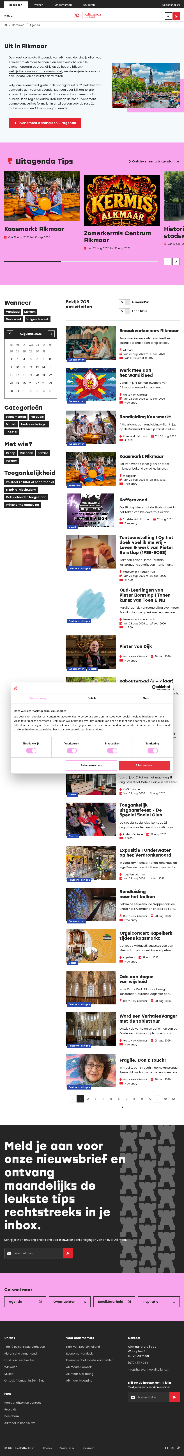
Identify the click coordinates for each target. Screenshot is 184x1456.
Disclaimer (88, 1448)
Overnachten (64, 1301)
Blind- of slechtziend (21, 490)
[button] (171, 4)
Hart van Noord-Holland (83, 1347)
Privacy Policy (66, 1448)
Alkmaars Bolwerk (79, 1367)
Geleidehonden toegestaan (26, 497)
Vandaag (13, 312)
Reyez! (30, 1448)
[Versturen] (68, 1253)
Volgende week (37, 319)
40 (173, 1099)
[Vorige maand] (10, 333)
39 (165, 1099)
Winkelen (10, 1367)
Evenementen (16, 417)
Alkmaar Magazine (79, 1380)
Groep (10, 453)
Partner (11, 461)
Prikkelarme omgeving (22, 505)
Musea (8, 1374)
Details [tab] (92, 698)
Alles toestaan (144, 765)
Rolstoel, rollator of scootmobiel (30, 482)
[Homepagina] (5, 25)
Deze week (14, 319)
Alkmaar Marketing (79, 1374)
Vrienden (26, 453)
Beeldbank (11, 1416)
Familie (43, 453)
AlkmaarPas (141, 302)
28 (43, 383)
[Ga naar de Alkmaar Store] (176, 16)
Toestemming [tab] (38, 698)
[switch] (72, 750)
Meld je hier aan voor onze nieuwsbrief (35, 71)
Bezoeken (15, 5)
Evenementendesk (79, 1353)
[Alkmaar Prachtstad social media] (166, 1448)
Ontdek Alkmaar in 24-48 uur (25, 1380)
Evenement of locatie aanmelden (89, 1360)
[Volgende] (122, 1106)
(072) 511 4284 (138, 1363)
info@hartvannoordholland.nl (148, 1369)
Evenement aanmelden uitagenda (47, 123)
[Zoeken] (168, 16)
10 (149, 1099)
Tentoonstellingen (34, 424)
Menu (9, 16)
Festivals (37, 417)
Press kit (10, 1409)
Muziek (11, 424)
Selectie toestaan (91, 765)
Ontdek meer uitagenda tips (156, 161)
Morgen (30, 312)
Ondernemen (63, 5)
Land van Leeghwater (19, 1360)
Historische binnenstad (20, 1353)
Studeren (89, 5)
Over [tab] (146, 698)
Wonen (38, 5)
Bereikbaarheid (110, 1301)
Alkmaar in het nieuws (19, 1423)
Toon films (139, 311)
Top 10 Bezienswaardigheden (24, 1347)
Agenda (15, 1301)
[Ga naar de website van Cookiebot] (154, 687)
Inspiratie (150, 1301)
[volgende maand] (51, 333)
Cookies (47, 1448)
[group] (42, 211)
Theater (12, 432)
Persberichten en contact (22, 1403)
